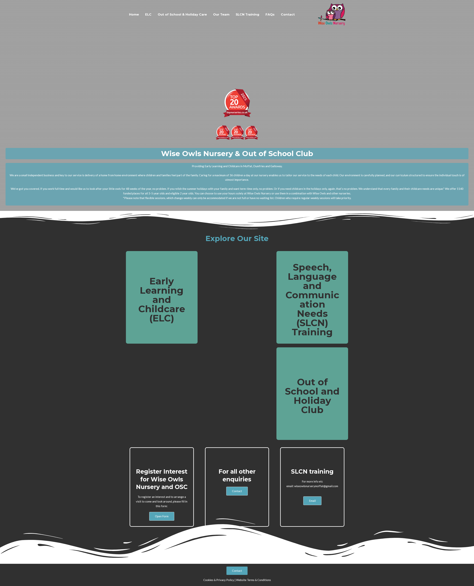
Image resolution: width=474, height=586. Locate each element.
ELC (148, 14)
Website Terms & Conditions (253, 580)
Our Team (221, 14)
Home (134, 14)
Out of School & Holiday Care (182, 14)
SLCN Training (247, 14)
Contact (288, 14)
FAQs (270, 14)
